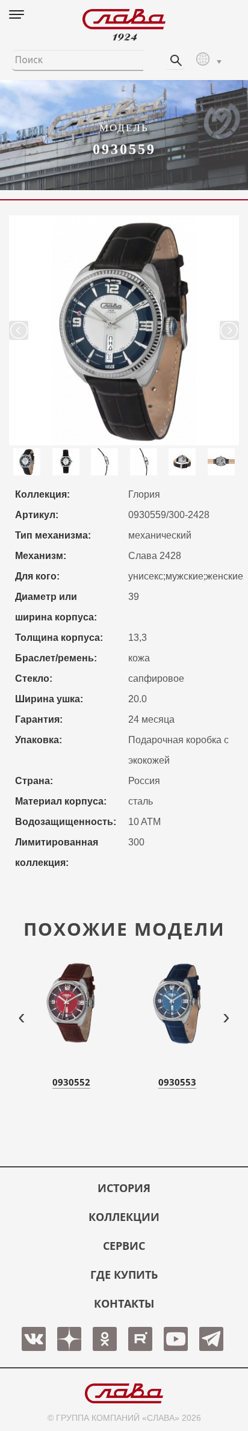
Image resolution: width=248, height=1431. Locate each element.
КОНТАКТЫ (124, 1303)
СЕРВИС (124, 1245)
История (124, 1187)
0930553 (177, 1082)
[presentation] (21, 1016)
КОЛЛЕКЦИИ (124, 1216)
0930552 (71, 1082)
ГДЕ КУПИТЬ (124, 1274)
